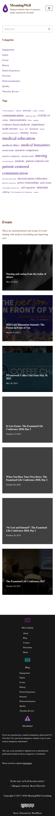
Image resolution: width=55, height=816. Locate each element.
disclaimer (27, 763)
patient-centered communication (15, 170)
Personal (6, 75)
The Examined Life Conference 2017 (25, 581)
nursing (41, 155)
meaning (33, 132)
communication (13, 115)
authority (18, 111)
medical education (18, 138)
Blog (25, 637)
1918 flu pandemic (8, 111)
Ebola (30, 120)
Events (5, 59)
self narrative (28, 187)
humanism (33, 128)
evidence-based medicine (16, 124)
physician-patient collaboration (32, 178)
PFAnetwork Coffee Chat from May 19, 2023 (27, 376)
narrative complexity (11, 156)
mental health (8, 150)
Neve (15, 812)
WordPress (37, 812)
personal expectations (9, 179)
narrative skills (27, 156)
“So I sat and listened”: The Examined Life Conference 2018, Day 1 (26, 529)
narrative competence (27, 150)
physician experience (9, 183)
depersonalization (18, 119)
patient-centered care (37, 161)
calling (35, 111)
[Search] (49, 29)
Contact (26, 642)
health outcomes (10, 128)
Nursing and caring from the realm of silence (26, 275)
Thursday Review (10, 91)
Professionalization (11, 80)
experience (38, 124)
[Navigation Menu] (49, 8)
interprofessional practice (10, 133)
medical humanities (35, 144)
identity (42, 129)
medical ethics (11, 145)
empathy (35, 120)
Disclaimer (27, 647)
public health (45, 182)
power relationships (28, 182)
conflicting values (30, 116)
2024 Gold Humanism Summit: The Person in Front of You (25, 326)
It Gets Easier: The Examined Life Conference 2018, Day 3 (24, 427)
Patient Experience (11, 70)
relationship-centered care (11, 188)
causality (41, 111)
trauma (36, 192)
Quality (5, 86)
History (5, 65)
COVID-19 (44, 115)
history (21, 129)
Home (25, 652)
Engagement (8, 49)
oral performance (8, 161)
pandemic (19, 160)
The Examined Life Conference (21, 192)
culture (5, 120)
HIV (26, 129)
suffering (6, 192)
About (25, 633)
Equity (5, 54)
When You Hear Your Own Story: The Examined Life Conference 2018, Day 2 (26, 478)
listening (24, 132)
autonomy (27, 110)
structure (42, 187)
